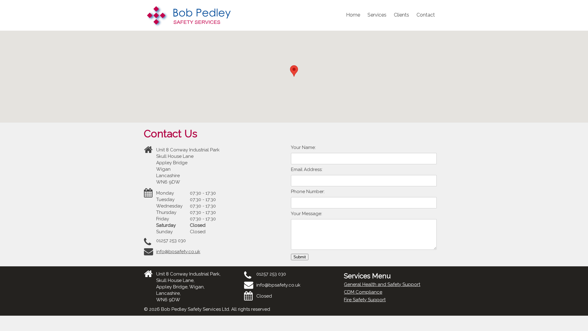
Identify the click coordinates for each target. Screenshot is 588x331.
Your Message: (306, 213)
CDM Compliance (363, 292)
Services (377, 15)
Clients (401, 15)
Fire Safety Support (365, 299)
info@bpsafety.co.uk (178, 251)
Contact (426, 15)
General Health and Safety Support (382, 284)
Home (353, 15)
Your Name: (303, 147)
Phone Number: (308, 191)
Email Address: (306, 169)
